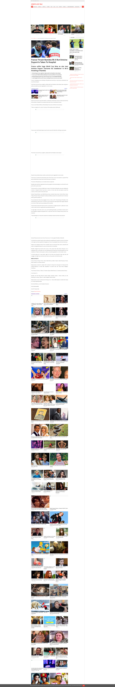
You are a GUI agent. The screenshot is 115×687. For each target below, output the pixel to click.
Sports (44, 6)
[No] (113, 685)
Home (32, 38)
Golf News (72, 37)
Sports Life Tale (36, 4)
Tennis (48, 6)
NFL (57, 6)
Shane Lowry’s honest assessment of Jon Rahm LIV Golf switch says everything (76, 51)
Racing (64, 6)
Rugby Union (35, 38)
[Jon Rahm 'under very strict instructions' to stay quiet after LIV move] (72, 63)
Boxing (39, 6)
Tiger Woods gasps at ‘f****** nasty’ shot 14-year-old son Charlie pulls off (78, 58)
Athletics (35, 6)
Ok (83, 685)
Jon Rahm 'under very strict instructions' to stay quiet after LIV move (79, 63)
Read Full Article (37, 291)
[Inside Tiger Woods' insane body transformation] (72, 68)
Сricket (60, 6)
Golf (54, 6)
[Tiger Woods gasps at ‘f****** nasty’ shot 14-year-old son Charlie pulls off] (72, 56)
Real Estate (77, 6)
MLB (51, 6)
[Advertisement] (57, 15)
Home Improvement (71, 6)
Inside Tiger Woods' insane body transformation (78, 68)
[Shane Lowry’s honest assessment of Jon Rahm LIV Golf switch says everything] (77, 43)
